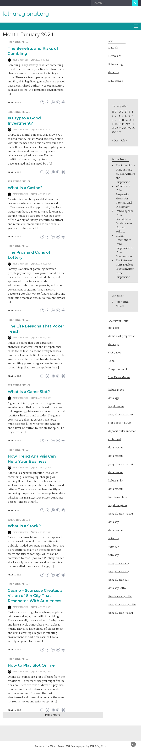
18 (123, 124)
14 (133, 119)
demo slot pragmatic (121, 336)
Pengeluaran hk (118, 369)
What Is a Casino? (25, 188)
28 (133, 128)
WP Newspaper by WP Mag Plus (86, 746)
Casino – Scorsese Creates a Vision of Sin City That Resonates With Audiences (35, 595)
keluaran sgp (116, 389)
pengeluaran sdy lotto (122, 604)
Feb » (124, 140)
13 (129, 119)
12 (126, 119)
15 (113, 124)
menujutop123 (20, 60)
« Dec (115, 140)
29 (113, 132)
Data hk (113, 47)
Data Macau (115, 80)
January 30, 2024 (42, 194)
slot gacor (114, 352)
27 (129, 128)
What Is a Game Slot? (29, 391)
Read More (14, 103)
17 (120, 124)
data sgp (113, 327)
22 (113, 128)
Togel (111, 360)
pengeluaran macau (120, 612)
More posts (53, 715)
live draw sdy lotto (120, 596)
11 (123, 119)
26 (126, 128)
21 (133, 124)
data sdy (113, 72)
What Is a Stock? (24, 526)
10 (120, 119)
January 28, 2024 (42, 607)
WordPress (57, 746)
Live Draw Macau (119, 377)
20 (130, 124)
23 (116, 128)
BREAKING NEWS (19, 42)
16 (116, 124)
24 (120, 128)
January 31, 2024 (42, 60)
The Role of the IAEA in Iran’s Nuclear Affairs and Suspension (125, 174)
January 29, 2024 (42, 338)
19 (126, 124)
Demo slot (114, 55)
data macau (115, 472)
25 (123, 128)
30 (116, 132)
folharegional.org (26, 13)
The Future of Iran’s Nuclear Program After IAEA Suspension (125, 269)
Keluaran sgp (116, 64)
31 (120, 132)
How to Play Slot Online (31, 665)
